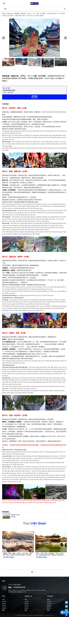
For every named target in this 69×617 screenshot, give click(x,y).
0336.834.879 (9, 90)
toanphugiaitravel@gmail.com (17, 592)
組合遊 (4, 608)
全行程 (4, 601)
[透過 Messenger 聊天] (66, 606)
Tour (34, 523)
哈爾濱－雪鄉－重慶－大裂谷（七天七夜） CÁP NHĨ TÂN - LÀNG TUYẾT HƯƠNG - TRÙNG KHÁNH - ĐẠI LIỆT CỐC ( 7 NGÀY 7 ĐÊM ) (17, 554)
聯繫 (3, 610)
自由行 (4, 603)
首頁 (3, 599)
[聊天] (66, 602)
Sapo (52, 615)
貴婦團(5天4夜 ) (15, 515)
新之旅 (4, 606)
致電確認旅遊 (34, 96)
